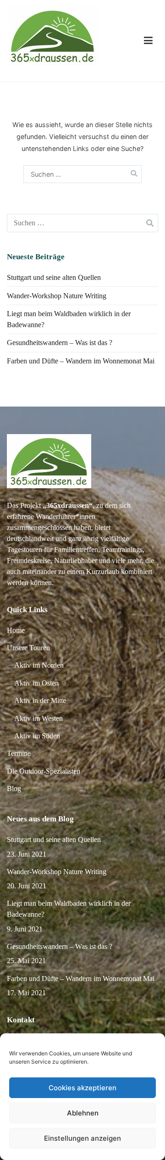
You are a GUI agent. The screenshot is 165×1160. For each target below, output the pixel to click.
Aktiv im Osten (36, 683)
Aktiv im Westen (38, 718)
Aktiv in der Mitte (40, 700)
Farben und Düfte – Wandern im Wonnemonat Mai (80, 361)
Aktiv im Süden (37, 736)
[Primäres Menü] (148, 41)
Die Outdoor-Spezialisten (43, 771)
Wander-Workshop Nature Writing (56, 296)
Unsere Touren (28, 648)
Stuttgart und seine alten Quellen (54, 277)
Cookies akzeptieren (82, 1087)
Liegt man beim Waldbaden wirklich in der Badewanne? (69, 319)
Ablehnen (83, 1113)
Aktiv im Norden (39, 665)
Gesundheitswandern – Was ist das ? (59, 342)
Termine (19, 753)
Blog (14, 788)
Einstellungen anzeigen (82, 1138)
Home (16, 630)
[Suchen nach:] (82, 174)
